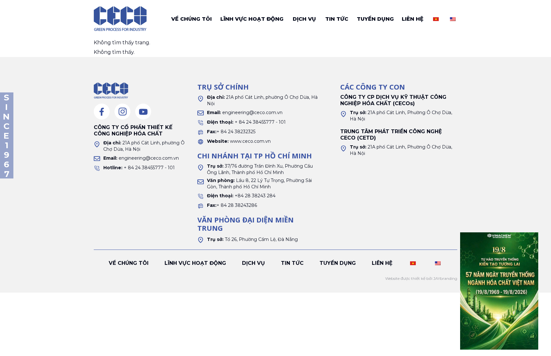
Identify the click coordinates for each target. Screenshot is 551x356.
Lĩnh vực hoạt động (251, 19)
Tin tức (336, 19)
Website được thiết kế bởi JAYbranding (421, 278)
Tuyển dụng (375, 19)
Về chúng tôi (191, 19)
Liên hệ (412, 19)
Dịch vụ (304, 19)
